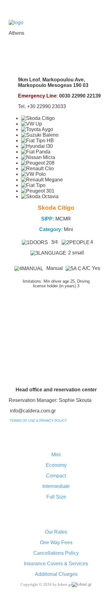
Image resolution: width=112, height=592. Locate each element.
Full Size (56, 496)
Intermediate (56, 486)
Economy (56, 465)
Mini (56, 454)
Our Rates (56, 532)
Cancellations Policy (56, 553)
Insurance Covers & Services (56, 563)
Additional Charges (56, 574)
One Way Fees (56, 542)
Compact (56, 475)
